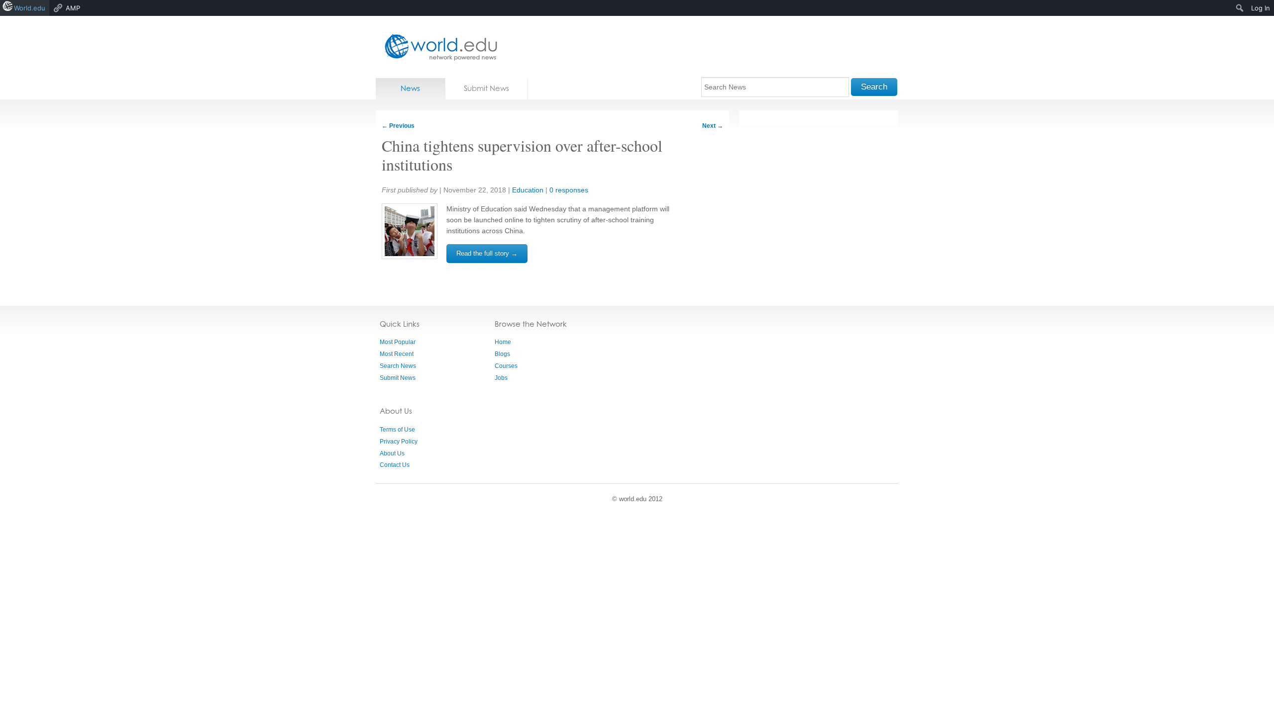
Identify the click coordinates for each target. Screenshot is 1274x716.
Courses (506, 365)
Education (527, 190)
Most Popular (398, 342)
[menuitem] (1240, 8)
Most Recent (397, 354)
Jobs (501, 377)
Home (503, 342)
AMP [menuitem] (73, 8)
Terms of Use (397, 429)
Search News (398, 365)
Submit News (486, 88)
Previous (398, 125)
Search (874, 86)
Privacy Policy (399, 441)
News (410, 88)
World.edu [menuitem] (29, 8)
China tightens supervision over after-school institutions (522, 155)
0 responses (568, 190)
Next (712, 125)
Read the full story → (487, 253)
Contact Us (395, 464)
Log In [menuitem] (1260, 8)
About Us (392, 453)
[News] (438, 47)
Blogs (502, 354)
